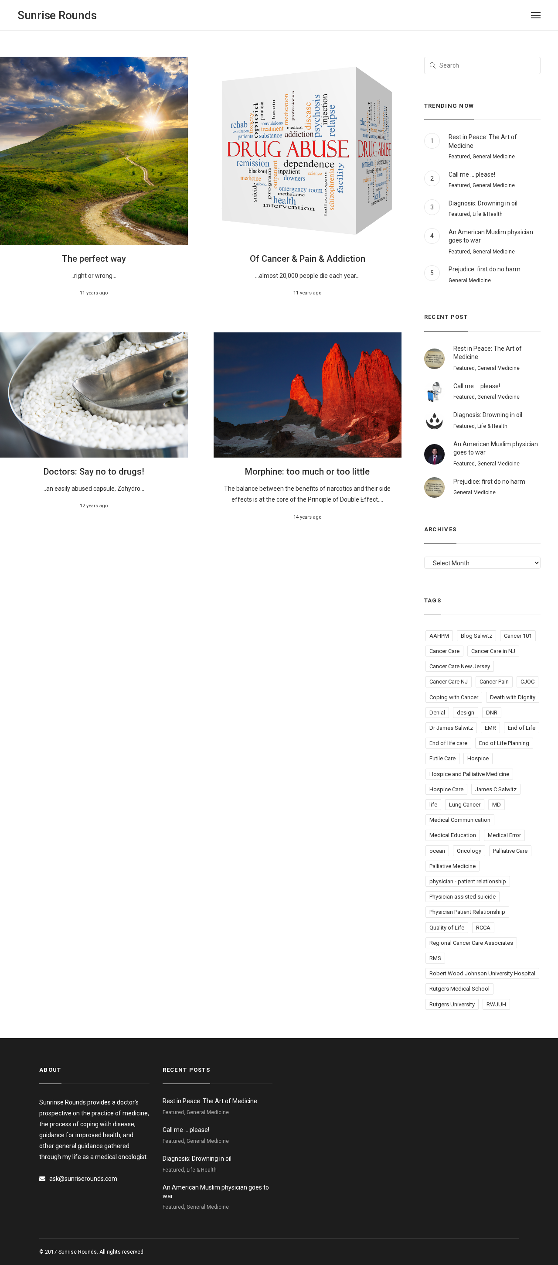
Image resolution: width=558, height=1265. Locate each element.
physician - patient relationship (467, 881)
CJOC (527, 681)
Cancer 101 (518, 635)
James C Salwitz (496, 789)
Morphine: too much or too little (307, 471)
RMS (435, 958)
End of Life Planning (504, 743)
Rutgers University (452, 1004)
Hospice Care (446, 789)
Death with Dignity (512, 697)
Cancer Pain (494, 681)
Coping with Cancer (453, 697)
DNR (491, 712)
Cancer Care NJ (448, 681)
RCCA (483, 927)
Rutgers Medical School (459, 988)
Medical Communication (459, 820)
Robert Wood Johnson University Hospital (482, 973)
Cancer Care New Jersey (459, 666)
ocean (437, 851)
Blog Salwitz (476, 635)
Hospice (478, 758)
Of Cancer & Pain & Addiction (307, 258)
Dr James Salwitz (451, 728)
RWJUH (496, 1004)
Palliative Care (510, 851)
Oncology (469, 851)
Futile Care (442, 758)
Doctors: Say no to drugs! (94, 471)
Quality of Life (446, 927)
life (433, 804)
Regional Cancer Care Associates (471, 943)
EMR (490, 728)
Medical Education (452, 835)
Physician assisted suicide (462, 896)
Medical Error (504, 835)
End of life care (448, 743)
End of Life (521, 728)
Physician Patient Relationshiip (467, 912)
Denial (437, 712)
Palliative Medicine (452, 866)
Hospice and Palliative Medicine (469, 774)
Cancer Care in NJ (493, 651)
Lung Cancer (464, 804)
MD (496, 804)
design (465, 712)
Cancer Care (444, 651)
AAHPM (439, 635)
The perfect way (94, 258)
